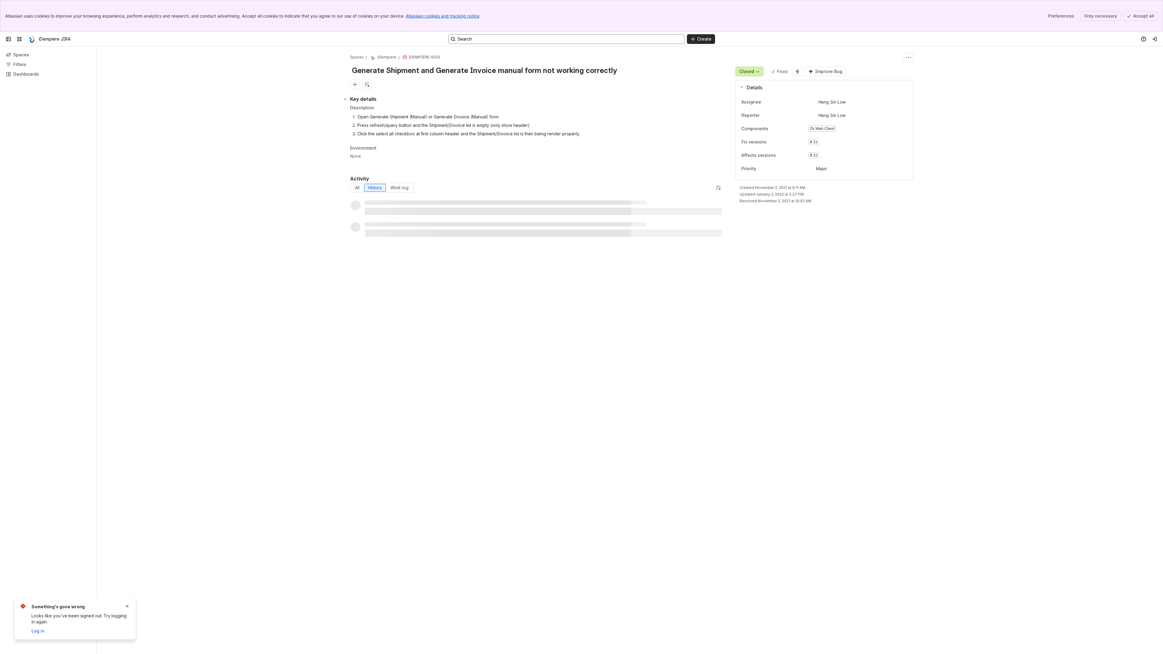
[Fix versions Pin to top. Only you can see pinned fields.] (779, 142)
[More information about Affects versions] (782, 155)
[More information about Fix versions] (772, 142)
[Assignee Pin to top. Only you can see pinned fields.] (766, 102)
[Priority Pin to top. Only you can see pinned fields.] (761, 168)
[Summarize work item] (367, 84)
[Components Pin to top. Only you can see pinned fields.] (781, 128)
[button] (822, 87)
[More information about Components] (774, 129)
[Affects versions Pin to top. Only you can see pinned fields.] (789, 155)
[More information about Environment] (382, 148)
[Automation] (797, 71)
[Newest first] (718, 187)
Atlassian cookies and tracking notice (442, 15)
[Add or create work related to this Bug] (355, 84)
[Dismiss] (127, 606)
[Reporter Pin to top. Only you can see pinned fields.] (764, 115)
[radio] (357, 188)
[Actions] (908, 57)
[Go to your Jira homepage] (31, 39)
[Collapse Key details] (345, 99)
